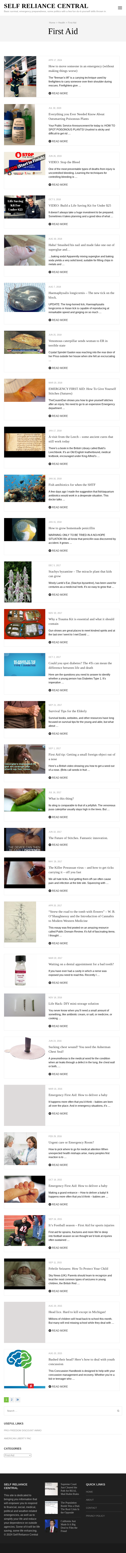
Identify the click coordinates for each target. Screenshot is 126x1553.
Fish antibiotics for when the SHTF (72, 484)
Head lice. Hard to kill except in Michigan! (77, 1312)
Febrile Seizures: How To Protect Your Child (78, 1268)
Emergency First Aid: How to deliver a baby (78, 1095)
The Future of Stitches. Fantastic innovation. (78, 838)
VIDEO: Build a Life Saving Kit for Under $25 (80, 205)
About (90, 1499)
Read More (59, 93)
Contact (91, 1508)
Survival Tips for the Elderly (68, 711)
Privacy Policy (95, 1516)
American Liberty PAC (17, 1438)
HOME (89, 1491)
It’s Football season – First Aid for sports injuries (81, 1225)
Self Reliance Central (46, 5)
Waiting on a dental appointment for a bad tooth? (81, 964)
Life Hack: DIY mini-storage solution (74, 1003)
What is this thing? (61, 798)
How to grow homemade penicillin (72, 528)
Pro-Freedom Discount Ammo (23, 1430)
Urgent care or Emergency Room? (71, 1142)
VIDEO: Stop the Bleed (64, 162)
